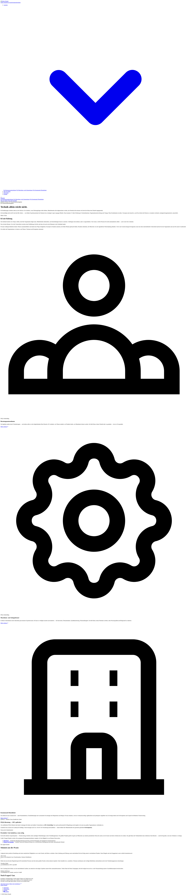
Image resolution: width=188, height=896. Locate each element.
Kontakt (5, 194)
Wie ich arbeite (7, 191)
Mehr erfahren (4, 426)
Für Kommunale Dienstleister (40, 190)
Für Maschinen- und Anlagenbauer (24, 190)
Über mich (6, 193)
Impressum (6, 887)
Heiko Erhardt (4, 885)
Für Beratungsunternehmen (10, 190)
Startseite (3, 198)
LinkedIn (6, 891)
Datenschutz (6, 889)
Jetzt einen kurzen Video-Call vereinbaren (10, 883)
